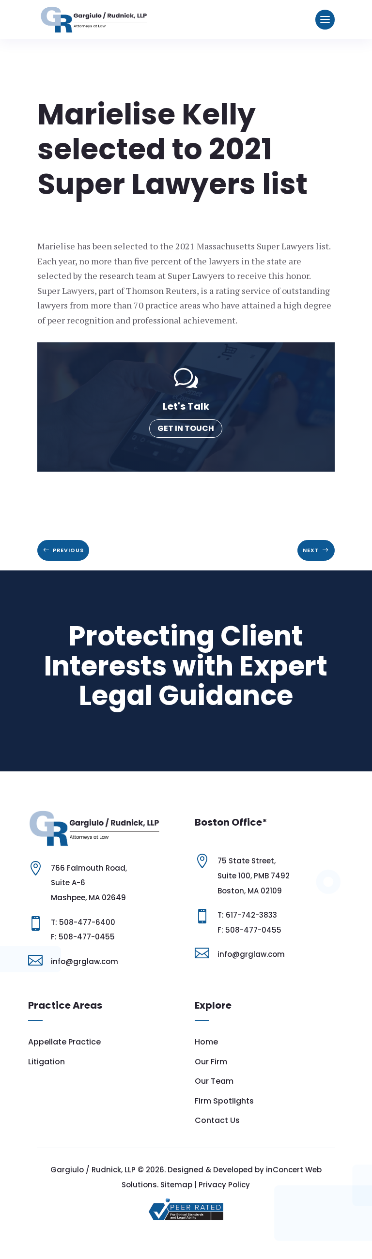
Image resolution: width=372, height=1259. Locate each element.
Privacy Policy (224, 1185)
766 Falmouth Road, (89, 868)
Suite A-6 (68, 882)
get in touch (185, 428)
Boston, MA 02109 (249, 891)
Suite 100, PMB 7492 (253, 876)
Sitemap (176, 1185)
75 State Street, (246, 861)
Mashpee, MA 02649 (88, 897)
